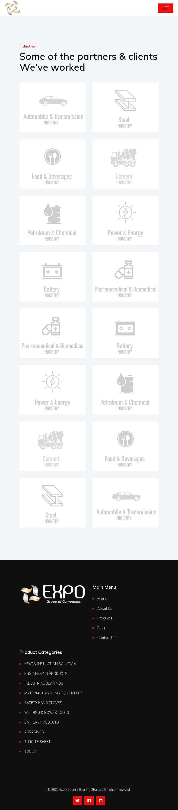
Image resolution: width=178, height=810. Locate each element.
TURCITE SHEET (37, 742)
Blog (101, 628)
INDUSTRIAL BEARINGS (43, 683)
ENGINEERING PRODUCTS (45, 673)
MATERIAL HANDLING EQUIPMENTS (53, 693)
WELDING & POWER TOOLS (46, 712)
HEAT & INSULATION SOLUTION (50, 664)
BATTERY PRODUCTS (41, 722)
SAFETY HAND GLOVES (43, 703)
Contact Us (106, 637)
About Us (104, 608)
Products (104, 618)
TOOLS (30, 751)
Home (102, 599)
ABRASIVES (34, 732)
